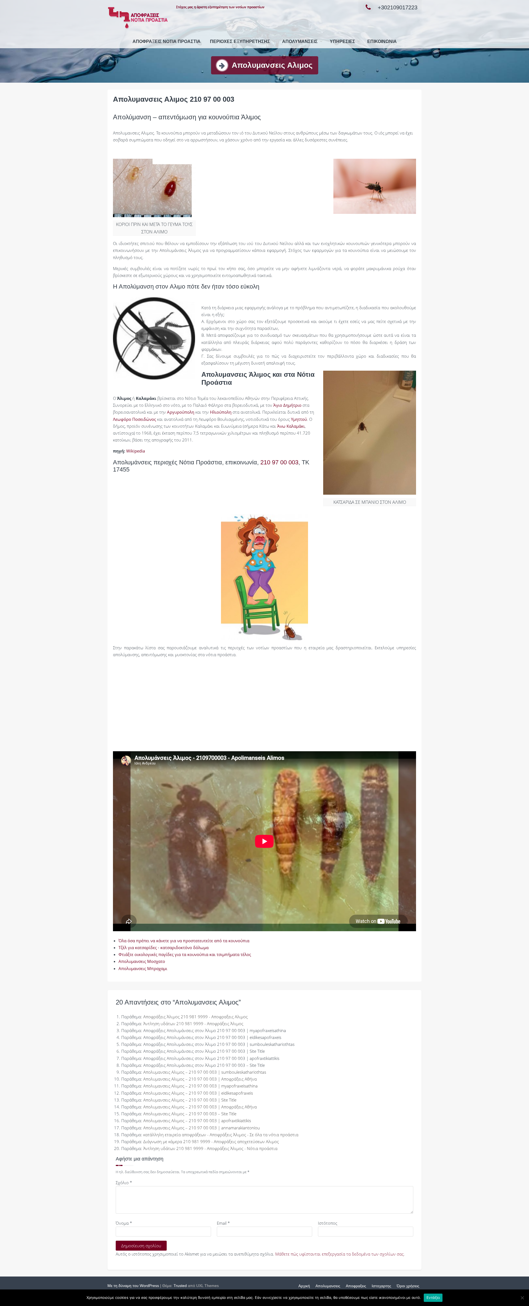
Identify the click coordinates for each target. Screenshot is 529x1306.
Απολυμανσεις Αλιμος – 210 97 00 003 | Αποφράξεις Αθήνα (200, 1079)
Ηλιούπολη (220, 412)
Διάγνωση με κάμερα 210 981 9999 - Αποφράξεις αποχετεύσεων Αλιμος (211, 1141)
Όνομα (124, 1223)
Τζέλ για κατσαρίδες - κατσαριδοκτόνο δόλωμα (163, 947)
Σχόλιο (124, 1182)
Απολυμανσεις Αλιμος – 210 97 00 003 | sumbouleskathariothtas (204, 1072)
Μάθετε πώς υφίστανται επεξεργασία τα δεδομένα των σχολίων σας (339, 1254)
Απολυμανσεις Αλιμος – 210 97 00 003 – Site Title (189, 1113)
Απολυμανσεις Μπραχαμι (142, 968)
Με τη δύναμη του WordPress (133, 1285)
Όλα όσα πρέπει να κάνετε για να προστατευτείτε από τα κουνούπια (183, 940)
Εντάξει (433, 1297)
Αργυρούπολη (180, 412)
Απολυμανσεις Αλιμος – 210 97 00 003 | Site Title (189, 1100)
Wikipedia (135, 451)
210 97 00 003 (279, 462)
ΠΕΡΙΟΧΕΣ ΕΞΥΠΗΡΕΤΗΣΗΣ (240, 41)
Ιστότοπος (327, 1223)
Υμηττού (299, 419)
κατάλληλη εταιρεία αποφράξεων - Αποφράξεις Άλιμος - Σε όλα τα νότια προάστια (220, 1134)
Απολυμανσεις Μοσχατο (141, 961)
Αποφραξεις (356, 1286)
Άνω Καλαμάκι (291, 426)
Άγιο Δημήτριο (287, 405)
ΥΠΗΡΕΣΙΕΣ (342, 41)
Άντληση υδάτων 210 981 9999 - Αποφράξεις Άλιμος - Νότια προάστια (210, 1148)
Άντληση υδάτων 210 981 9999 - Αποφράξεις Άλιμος (193, 1023)
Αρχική (304, 1286)
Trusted (180, 1285)
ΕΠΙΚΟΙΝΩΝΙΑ (382, 41)
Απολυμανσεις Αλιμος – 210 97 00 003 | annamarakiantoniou (201, 1127)
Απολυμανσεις (300, 41)
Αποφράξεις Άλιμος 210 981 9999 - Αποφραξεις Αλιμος (195, 1016)
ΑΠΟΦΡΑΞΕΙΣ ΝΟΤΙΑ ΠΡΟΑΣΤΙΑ (167, 41)
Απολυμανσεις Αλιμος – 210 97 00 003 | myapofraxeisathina (200, 1086)
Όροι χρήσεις (408, 1286)
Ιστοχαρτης (381, 1286)
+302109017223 (397, 7)
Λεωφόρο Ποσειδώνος (134, 419)
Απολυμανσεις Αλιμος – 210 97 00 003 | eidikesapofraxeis (198, 1093)
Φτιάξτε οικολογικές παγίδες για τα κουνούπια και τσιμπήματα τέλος (184, 954)
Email (223, 1223)
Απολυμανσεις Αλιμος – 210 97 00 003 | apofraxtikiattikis (197, 1120)
